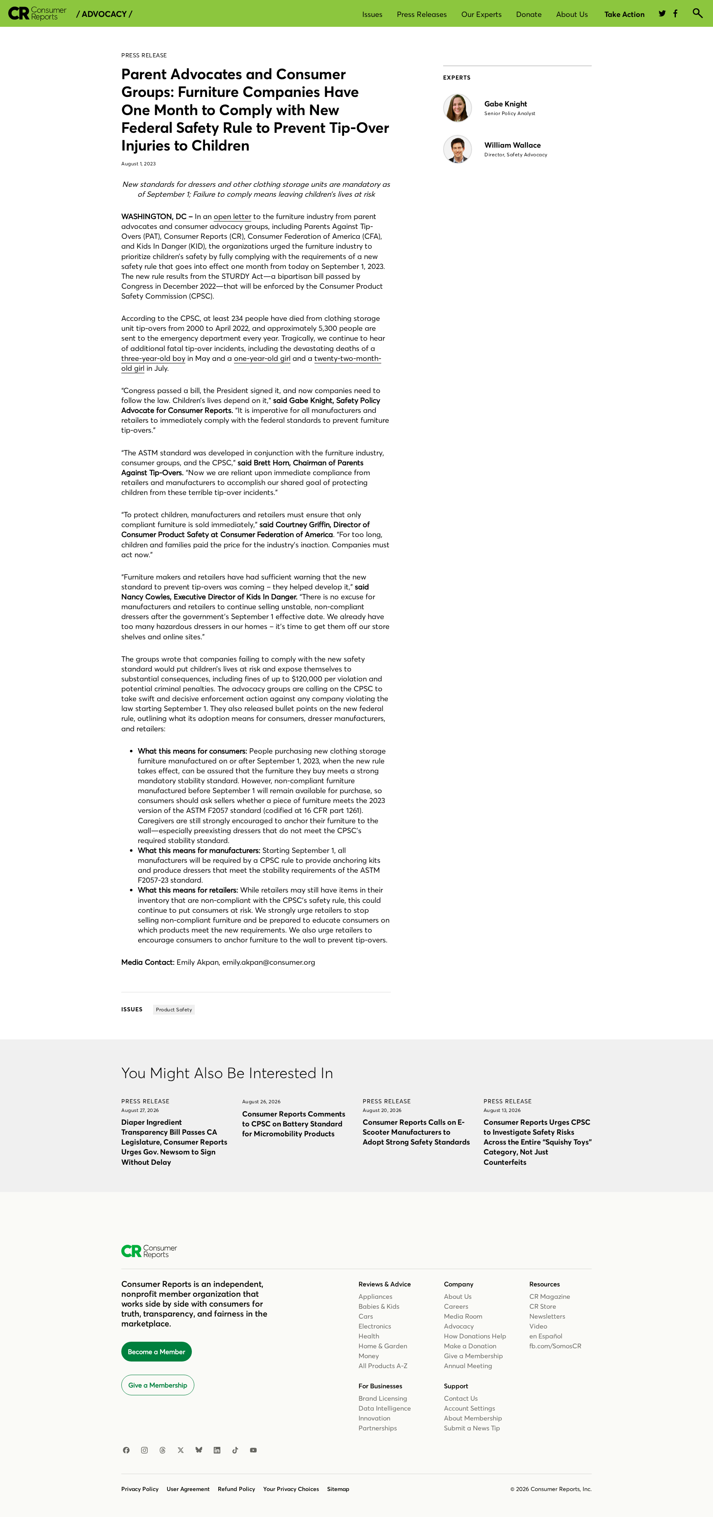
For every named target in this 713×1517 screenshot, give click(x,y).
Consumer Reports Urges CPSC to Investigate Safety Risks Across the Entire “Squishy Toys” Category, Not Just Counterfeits (538, 1142)
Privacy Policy (139, 1489)
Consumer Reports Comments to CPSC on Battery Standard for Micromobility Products (293, 1123)
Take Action (624, 14)
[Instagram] (144, 1451)
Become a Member (156, 1351)
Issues (372, 14)
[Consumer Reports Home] (153, 1252)
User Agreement (188, 1489)
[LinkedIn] (217, 1451)
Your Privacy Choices (291, 1489)
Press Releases (422, 14)
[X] (181, 1451)
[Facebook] (126, 1451)
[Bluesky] (199, 1451)
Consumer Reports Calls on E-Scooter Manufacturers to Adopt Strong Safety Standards (416, 1132)
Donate (529, 14)
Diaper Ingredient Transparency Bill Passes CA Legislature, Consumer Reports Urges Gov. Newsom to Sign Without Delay (174, 1142)
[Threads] (163, 1451)
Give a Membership (157, 1385)
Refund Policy (236, 1489)
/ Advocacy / (104, 14)
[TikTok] (235, 1451)
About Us (572, 14)
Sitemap (338, 1489)
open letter (232, 216)
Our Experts (481, 14)
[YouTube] (253, 1451)
